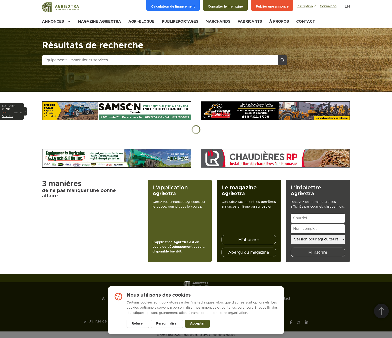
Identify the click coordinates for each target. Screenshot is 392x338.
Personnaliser (167, 323)
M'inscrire (317, 252)
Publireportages (180, 21)
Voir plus (7, 116)
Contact (305, 21)
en (347, 6)
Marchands (218, 21)
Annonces (53, 21)
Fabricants (250, 21)
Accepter (197, 323)
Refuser (138, 323)
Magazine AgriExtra (99, 21)
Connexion (328, 6)
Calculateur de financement (173, 6)
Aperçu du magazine (248, 252)
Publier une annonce (272, 6)
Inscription (305, 6)
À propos (279, 21)
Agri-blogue (141, 21)
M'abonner (248, 240)
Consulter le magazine (225, 6)
